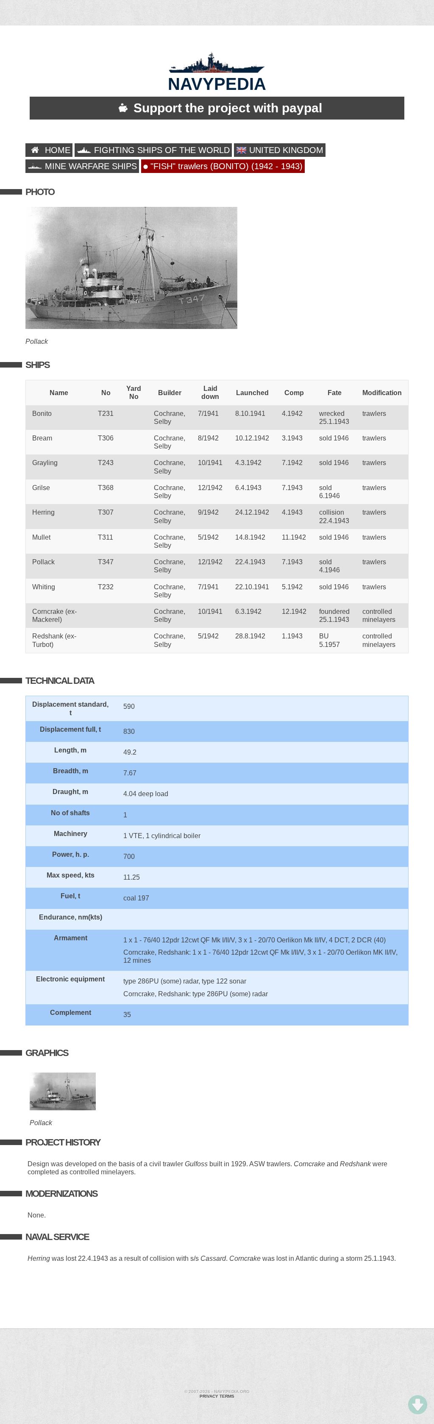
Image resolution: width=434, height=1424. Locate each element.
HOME (56, 150)
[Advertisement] (217, 1360)
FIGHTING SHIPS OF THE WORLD (161, 150)
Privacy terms (217, 1396)
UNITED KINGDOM (285, 150)
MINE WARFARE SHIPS (89, 166)
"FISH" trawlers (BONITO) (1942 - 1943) (225, 166)
